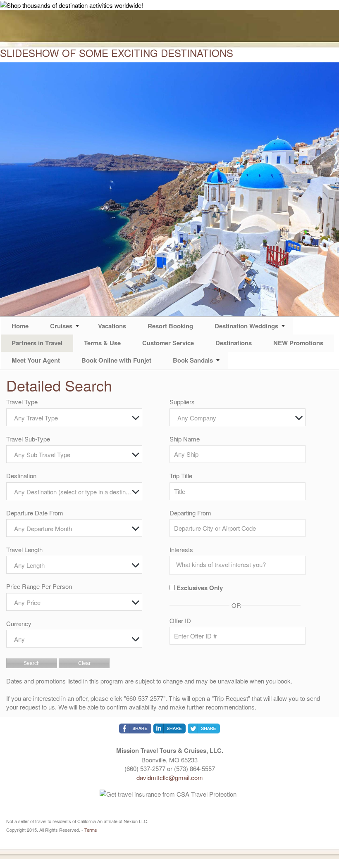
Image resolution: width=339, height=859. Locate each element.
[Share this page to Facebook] (135, 728)
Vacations (112, 325)
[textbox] (76, 418)
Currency (18, 623)
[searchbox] (239, 564)
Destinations (233, 342)
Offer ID (180, 620)
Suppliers (182, 401)
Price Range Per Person (39, 586)
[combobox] (74, 417)
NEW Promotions (298, 342)
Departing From (190, 512)
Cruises (61, 325)
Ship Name (185, 438)
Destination (21, 475)
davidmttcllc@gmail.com (169, 777)
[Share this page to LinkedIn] (169, 728)
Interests (181, 549)
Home (20, 325)
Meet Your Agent (36, 360)
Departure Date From (34, 512)
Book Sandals (193, 360)
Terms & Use (102, 342)
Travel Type (22, 401)
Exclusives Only (200, 588)
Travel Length (24, 549)
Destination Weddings (246, 325)
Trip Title (181, 475)
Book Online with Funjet (116, 360)
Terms (90, 829)
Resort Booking (170, 325)
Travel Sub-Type (28, 438)
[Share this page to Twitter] (204, 728)
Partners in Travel (37, 342)
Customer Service (168, 342)
